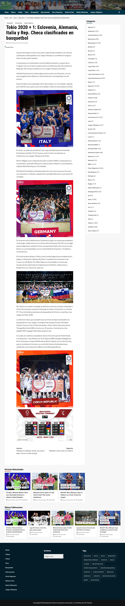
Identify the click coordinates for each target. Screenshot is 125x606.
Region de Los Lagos (109, 576)
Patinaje (90, 176)
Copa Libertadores (94, 74)
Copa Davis (91, 70)
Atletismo (91, 31)
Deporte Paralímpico (91, 568)
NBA (89, 164)
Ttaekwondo (92, 215)
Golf (42, 485)
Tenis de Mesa (92, 203)
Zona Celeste (92, 231)
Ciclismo (91, 62)
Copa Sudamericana (94, 78)
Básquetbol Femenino (91, 560)
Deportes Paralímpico (107, 568)
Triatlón (90, 211)
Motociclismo (64, 487)
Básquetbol (112, 556)
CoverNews (78, 603)
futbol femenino (98, 572)
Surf (89, 195)
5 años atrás (25, 43)
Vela (89, 219)
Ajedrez (90, 27)
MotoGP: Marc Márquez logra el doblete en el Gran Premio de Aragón (71, 495)
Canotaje (91, 58)
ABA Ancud (87, 556)
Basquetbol (34, 12)
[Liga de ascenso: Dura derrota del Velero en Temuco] (86, 518)
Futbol (20, 12)
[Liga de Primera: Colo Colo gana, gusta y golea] (39, 518)
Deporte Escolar (97, 564)
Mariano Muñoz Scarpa (14, 43)
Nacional (91, 156)
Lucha (90, 137)
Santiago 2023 (93, 191)
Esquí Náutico (92, 94)
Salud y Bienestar (82, 12)
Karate (90, 129)
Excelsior (87, 572)
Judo (89, 121)
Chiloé (112, 560)
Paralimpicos (92, 172)
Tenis (26, 12)
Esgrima (90, 90)
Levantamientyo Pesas (95, 133)
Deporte (9, 487)
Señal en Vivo (69, 12)
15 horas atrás (79, 500)
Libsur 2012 (110, 572)
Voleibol (90, 227)
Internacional (45, 12)
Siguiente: (61, 449)
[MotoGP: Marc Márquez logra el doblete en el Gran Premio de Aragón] (72, 481)
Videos (13, 12)
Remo (90, 180)
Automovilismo (93, 35)
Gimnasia (91, 101)
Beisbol (90, 47)
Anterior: (30, 450)
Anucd (103, 556)
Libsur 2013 (87, 576)
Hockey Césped (93, 109)
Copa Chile (91, 66)
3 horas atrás (24, 500)
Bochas (90, 51)
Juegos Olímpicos (96, 12)
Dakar (90, 82)
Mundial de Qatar (94, 152)
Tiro (89, 207)
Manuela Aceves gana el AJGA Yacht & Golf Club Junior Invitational (43, 495)
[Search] (119, 12)
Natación (91, 160)
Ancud (96, 556)
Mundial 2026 (92, 148)
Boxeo (90, 55)
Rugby (90, 184)
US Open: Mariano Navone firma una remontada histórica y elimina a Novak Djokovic (17, 495)
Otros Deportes (57, 12)
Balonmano (92, 39)
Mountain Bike (93, 145)
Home (7, 12)
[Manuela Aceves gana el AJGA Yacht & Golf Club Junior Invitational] (45, 481)
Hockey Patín (92, 113)
